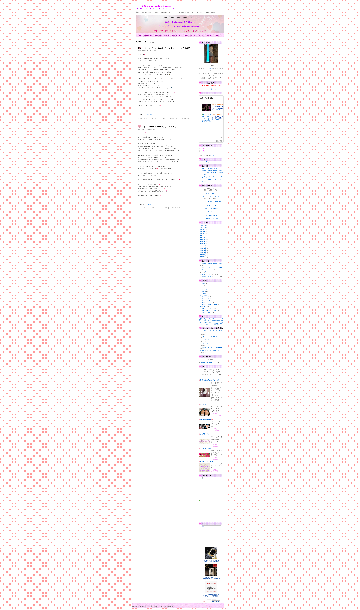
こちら (212, 155)
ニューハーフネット (205, 448)
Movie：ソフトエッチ (167, 118)
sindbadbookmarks (206, 419)
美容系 (204, 293)
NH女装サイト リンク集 (211, 218)
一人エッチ (208, 324)
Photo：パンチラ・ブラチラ (209, 304)
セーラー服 (220, 320)
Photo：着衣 (205, 296)
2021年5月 (203, 229)
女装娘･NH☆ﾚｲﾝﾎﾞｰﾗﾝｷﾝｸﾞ (211, 208)
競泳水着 (216, 324)
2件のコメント (141, 118)
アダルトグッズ (208, 319)
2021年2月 (203, 235)
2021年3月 (203, 233)
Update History (158, 35)
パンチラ (215, 322)
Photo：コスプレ (163, 207)
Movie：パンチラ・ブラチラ (209, 310)
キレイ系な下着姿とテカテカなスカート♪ (211, 170)
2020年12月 (203, 239)
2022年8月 (203, 225)
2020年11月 (203, 241)
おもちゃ (201, 319)
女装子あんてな (204, 434)
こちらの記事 (209, 68)
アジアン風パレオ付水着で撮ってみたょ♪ (211, 351)
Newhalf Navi (211, 212)
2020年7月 (203, 249)
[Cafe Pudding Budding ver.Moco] (206, 117)
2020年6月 (203, 251)
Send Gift (167, 35)
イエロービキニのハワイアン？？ (209, 271)
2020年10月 (203, 243)
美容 (221, 324)
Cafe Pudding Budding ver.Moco (218, 116)
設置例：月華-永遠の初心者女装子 (209, 380)
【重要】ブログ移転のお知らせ (208, 168)
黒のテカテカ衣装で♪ (206, 274)
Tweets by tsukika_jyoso (205, 162)
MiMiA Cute (215, 130)
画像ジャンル (155, 207)
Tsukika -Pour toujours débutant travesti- (156, 7)
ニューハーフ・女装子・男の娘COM (211, 201)
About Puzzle (210, 35)
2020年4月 (203, 255)
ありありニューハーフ (206, 404)
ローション (191, 118)
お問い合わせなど (205, 340)
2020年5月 (203, 253)
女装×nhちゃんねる (211, 215)
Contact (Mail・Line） (190, 35)
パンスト (210, 322)
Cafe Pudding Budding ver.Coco (218, 128)
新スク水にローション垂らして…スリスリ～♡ (159, 126)
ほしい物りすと (211, 89)
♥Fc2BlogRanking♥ (211, 193)
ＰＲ (201, 285)
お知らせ (202, 283)
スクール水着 (184, 118)
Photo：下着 (205, 298)
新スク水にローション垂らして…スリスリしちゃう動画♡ (164, 48)
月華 (155, 51)
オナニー (206, 320)
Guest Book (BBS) (177, 35)
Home (139, 35)
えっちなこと (205, 289)
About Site (201, 35)
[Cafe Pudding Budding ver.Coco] (206, 129)
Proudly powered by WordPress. (213, 606)
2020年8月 (203, 247)
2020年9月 (203, 245)
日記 (153, 118)
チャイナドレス (203, 322)
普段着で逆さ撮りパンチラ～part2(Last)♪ (211, 347)
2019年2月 (203, 257)
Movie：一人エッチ (207, 312)
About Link (219, 35)
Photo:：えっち (206, 300)
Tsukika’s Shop (147, 35)
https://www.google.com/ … (208, 362)
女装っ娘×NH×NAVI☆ (211, 205)
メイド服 (220, 322)
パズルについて (204, 343)
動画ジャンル (158, 118)
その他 (175, 118)
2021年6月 (203, 227)
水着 (213, 324)
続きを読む (150, 115)
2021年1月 (203, 237)
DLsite (219, 141)
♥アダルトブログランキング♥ (211, 196)
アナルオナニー (217, 319)
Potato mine (215, 118)
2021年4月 (203, 231)
